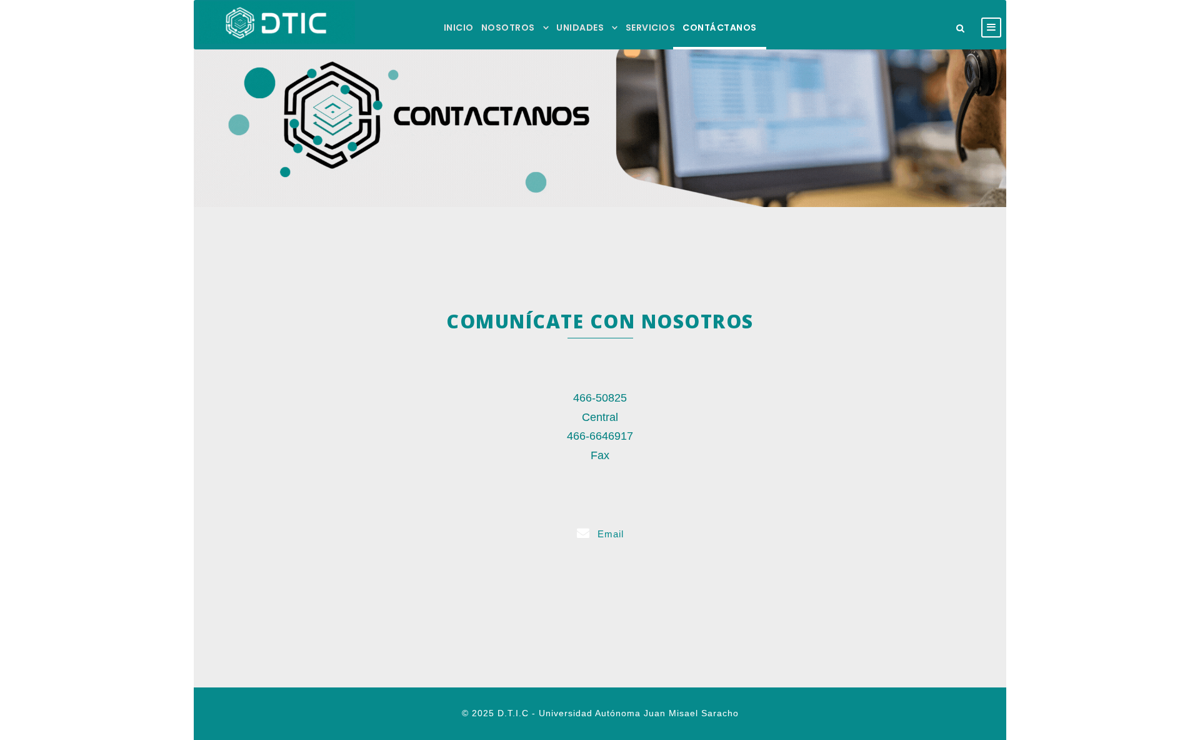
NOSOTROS (508, 27)
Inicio (459, 27)
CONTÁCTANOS (719, 27)
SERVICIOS (651, 27)
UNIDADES (580, 27)
